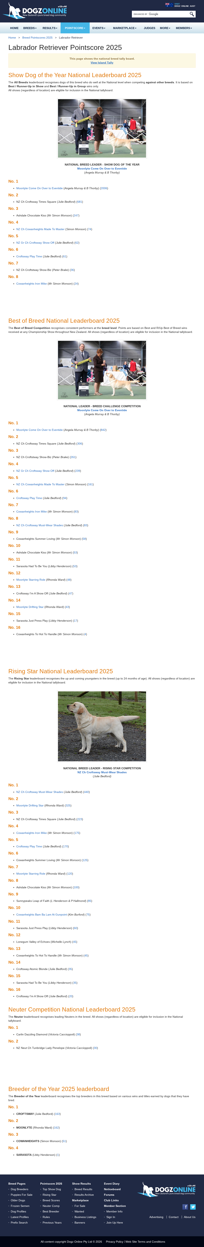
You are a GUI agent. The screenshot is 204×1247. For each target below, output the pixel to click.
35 (70, 969)
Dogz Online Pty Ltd (79, 1241)
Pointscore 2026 (51, 1183)
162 (56, 1127)
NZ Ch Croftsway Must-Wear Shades (39, 525)
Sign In (110, 1217)
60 (75, 928)
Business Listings (85, 1217)
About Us (189, 1217)
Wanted (79, 1211)
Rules (46, 1217)
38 (78, 1034)
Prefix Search (19, 1222)
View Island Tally (102, 62)
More (164, 28)
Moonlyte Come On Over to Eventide (39, 188)
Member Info (114, 1211)
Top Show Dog (52, 1189)
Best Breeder (51, 1211)
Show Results (81, 1183)
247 (76, 215)
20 (70, 996)
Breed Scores (51, 1200)
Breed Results (83, 1189)
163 (57, 1113)
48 (69, 579)
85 (89, 900)
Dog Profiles (18, 1211)
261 (73, 457)
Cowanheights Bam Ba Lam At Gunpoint (41, 914)
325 (68, 805)
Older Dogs (18, 1200)
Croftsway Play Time (29, 256)
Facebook (185, 1207)
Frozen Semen (20, 1205)
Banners (80, 1222)
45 (74, 941)
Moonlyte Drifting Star (30, 606)
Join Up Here (114, 1222)
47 (70, 593)
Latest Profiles (20, 1217)
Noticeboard (112, 1189)
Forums (109, 1194)
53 (75, 552)
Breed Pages (17, 1183)
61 (64, 256)
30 (95, 1047)
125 (85, 860)
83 (76, 511)
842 (103, 429)
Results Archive (84, 1194)
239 (77, 470)
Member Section (115, 1205)
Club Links (111, 1200)
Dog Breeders (19, 1189)
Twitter (193, 1207)
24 (76, 283)
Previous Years (52, 1222)
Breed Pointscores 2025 (37, 37)
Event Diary (112, 1183)
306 (79, 443)
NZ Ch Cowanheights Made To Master (40, 229)
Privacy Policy (114, 1241)
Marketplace (123, 28)
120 (69, 873)
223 (79, 819)
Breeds (29, 28)
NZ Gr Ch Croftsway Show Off (35, 242)
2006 (104, 188)
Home (14, 28)
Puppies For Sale (21, 1194)
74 (89, 229)
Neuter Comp (51, 1205)
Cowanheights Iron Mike (31, 283)
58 (84, 538)
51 (64, 1141)
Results (49, 28)
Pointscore (74, 28)
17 (75, 620)
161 (90, 484)
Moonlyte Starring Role (30, 579)
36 (72, 269)
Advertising (156, 1217)
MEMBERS (183, 28)
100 (76, 887)
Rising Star (49, 1194)
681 (79, 201)
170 (65, 846)
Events (97, 28)
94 (64, 498)
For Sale (80, 1205)
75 (88, 914)
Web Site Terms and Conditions (145, 1241)
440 (86, 792)
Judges (149, 28)
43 (67, 606)
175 (77, 832)
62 (76, 242)
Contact (173, 1217)
